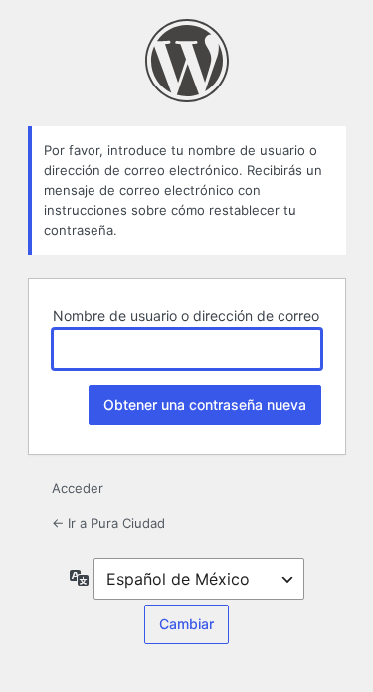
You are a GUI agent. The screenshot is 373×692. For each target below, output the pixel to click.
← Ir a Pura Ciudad (108, 523)
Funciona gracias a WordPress (187, 60)
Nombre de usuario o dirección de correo (186, 315)
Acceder (77, 488)
